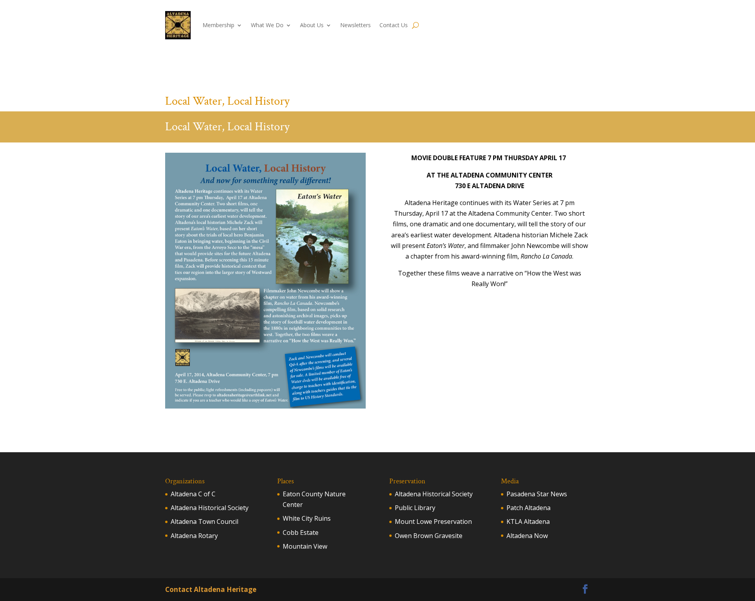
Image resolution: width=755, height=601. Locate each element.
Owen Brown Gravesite (428, 535)
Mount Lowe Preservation (433, 521)
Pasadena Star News (536, 494)
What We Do (267, 25)
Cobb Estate (301, 532)
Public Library (415, 507)
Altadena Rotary (194, 535)
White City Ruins (307, 518)
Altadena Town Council (204, 521)
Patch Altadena (528, 507)
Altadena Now (527, 535)
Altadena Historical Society (210, 507)
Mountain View (305, 546)
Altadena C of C (193, 494)
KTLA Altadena (528, 521)
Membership (218, 25)
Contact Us (393, 25)
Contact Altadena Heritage (210, 589)
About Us (312, 25)
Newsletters (355, 25)
